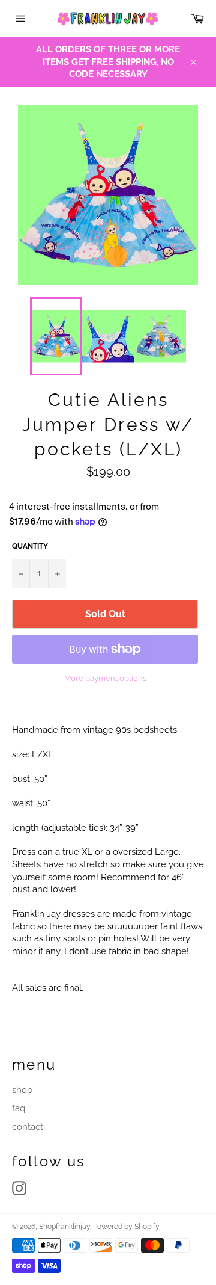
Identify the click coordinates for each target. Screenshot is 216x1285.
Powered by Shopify (126, 1226)
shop (22, 1090)
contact (27, 1126)
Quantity (30, 546)
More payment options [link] (105, 678)
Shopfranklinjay (64, 1226)
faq (18, 1108)
